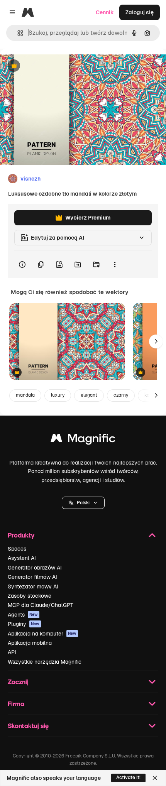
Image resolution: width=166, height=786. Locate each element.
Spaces (17, 548)
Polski (83, 503)
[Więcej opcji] (114, 264)
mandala (25, 395)
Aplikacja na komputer (42, 633)
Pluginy (23, 623)
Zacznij (18, 682)
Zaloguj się (139, 12)
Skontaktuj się (28, 726)
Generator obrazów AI (35, 567)
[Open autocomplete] (17, 33)
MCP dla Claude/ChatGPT (40, 605)
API (12, 652)
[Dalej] (156, 341)
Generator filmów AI (32, 576)
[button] (83, 503)
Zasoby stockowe (29, 595)
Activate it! (128, 777)
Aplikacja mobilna (30, 642)
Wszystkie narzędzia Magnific (44, 661)
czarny (120, 395)
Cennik (105, 12)
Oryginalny (53, 66)
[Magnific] (83, 440)
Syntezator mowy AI (33, 586)
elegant (89, 395)
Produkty (21, 535)
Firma (16, 704)
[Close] (154, 778)
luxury (57, 395)
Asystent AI (22, 557)
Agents (23, 614)
